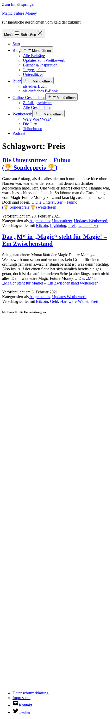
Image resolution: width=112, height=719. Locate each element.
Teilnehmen (32, 128)
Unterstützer (33, 74)
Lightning (58, 225)
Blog (17, 50)
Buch (17, 81)
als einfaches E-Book (40, 91)
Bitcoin (42, 225)
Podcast (19, 133)
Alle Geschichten (37, 107)
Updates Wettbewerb (91, 221)
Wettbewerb (22, 114)
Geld (54, 301)
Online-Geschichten (29, 97)
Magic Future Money (19, 13)
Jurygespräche (34, 70)
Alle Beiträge (34, 55)
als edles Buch (35, 86)
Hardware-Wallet (74, 301)
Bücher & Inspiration (40, 65)
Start (16, 44)
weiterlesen (50, 280)
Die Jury (30, 124)
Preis (72, 225)
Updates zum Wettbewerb (44, 60)
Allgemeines (39, 221)
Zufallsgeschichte (37, 103)
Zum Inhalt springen (18, 4)
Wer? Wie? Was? (37, 119)
